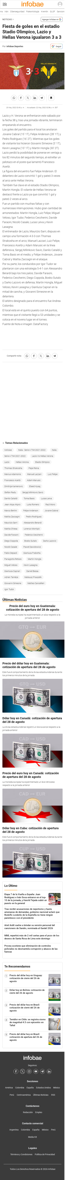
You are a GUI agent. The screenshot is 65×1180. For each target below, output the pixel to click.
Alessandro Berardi (33, 522)
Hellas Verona (22, 462)
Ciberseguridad (15, 11)
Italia (54, 450)
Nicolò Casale (10, 547)
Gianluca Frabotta (32, 553)
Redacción (28, 1112)
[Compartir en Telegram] (42, 97)
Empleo (38, 1112)
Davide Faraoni (11, 535)
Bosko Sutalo (30, 541)
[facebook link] (15, 1071)
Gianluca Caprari (12, 571)
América (9, 1087)
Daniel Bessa (32, 571)
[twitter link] (22, 1071)
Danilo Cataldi (10, 498)
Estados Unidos (43, 1087)
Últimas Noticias (40, 1095)
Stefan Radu (10, 492)
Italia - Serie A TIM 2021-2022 (32, 450)
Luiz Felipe (52, 474)
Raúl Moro (50, 504)
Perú (12, 1095)
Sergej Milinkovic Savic (32, 492)
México (56, 1087)
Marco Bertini (10, 510)
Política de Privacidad (45, 1154)
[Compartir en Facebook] (21, 97)
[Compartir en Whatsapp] (14, 97)
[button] (5, 4)
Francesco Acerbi (12, 480)
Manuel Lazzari (34, 474)
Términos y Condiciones (21, 1154)
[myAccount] (60, 4)
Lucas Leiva (46, 498)
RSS (53, 1095)
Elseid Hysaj (34, 486)
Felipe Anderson (30, 510)
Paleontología (30, 11)
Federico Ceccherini (34, 535)
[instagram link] (29, 1071)
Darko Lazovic (49, 541)
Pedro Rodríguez (34, 516)
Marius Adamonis (12, 474)
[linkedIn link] (49, 1071)
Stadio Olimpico (42, 462)
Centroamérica (24, 1095)
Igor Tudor (9, 589)
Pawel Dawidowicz (32, 547)
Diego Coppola (11, 541)
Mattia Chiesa (10, 529)
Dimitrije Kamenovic (13, 486)
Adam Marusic (34, 480)
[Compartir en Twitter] (28, 97)
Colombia (19, 1087)
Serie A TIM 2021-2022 (15, 456)
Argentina (14, 1130)
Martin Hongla (34, 559)
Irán (4, 11)
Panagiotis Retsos (12, 559)
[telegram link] (42, 1071)
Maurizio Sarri (10, 522)
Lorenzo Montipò (32, 529)
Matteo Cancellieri (36, 583)
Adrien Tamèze (11, 577)
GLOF (50, 11)
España (30, 1087)
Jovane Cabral (51, 510)
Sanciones (59, 11)
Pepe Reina (34, 468)
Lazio (6, 462)
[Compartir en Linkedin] (35, 97)
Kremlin (42, 11)
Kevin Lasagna (30, 565)
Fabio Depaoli (10, 553)
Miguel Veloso (10, 565)
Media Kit (32, 1137)
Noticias (7, 19)
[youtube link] (35, 1071)
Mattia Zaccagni (12, 516)
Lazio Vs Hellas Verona (42, 456)
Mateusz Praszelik (33, 577)
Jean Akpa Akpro (12, 504)
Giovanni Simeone (12, 583)
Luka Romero (33, 504)
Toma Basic (29, 498)
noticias (8, 450)
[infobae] (32, 4)
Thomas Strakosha (13, 468)
